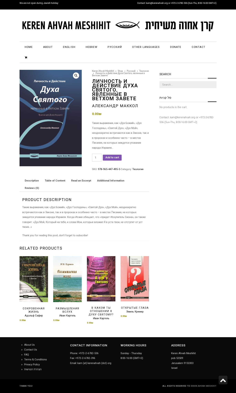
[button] (76, 75)
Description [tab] (32, 180)
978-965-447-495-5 (109, 169)
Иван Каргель (67, 315)
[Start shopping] (26, 57)
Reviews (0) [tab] (32, 188)
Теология (137, 169)
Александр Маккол (115, 106)
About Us (29, 344)
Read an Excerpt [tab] (81, 180)
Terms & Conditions (35, 359)
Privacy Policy (32, 364)
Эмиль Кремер (135, 311)
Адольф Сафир (34, 315)
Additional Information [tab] (110, 180)
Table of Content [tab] (55, 180)
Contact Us (30, 349)
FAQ (26, 354)
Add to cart (112, 157)
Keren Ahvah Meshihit (203, 386)
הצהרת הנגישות (33, 369)
